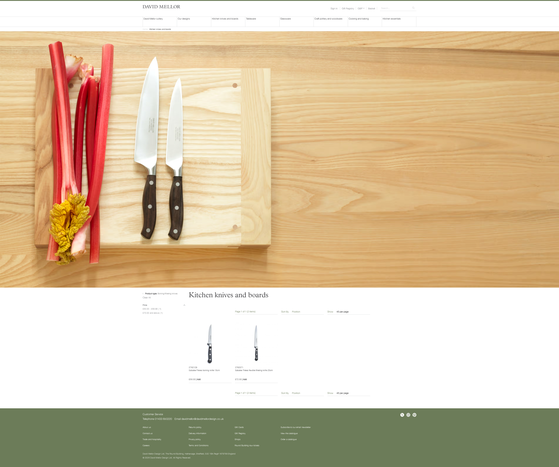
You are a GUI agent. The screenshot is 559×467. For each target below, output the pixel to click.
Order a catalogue (289, 439)
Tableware (251, 18)
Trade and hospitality (152, 439)
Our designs (184, 18)
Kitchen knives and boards (225, 18)
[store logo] (161, 6)
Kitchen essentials (392, 18)
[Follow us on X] (402, 415)
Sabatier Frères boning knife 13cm (204, 370)
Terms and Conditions (198, 445)
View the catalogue (289, 433)
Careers (146, 445)
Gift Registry (348, 8)
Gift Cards (239, 427)
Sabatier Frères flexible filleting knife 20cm (254, 370)
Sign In (334, 8)
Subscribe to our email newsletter (296, 427)
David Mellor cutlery (153, 18)
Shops (238, 439)
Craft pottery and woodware (328, 18)
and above (152, 312)
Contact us (148, 433)
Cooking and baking (359, 18)
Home (145, 29)
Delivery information (197, 433)
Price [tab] (145, 304)
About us (147, 427)
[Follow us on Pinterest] (414, 415)
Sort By (285, 311)
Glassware (285, 18)
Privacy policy (195, 439)
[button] (361, 8)
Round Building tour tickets (247, 445)
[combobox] (398, 8)
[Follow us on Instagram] (408, 415)
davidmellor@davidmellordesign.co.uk (202, 419)
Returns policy (195, 427)
